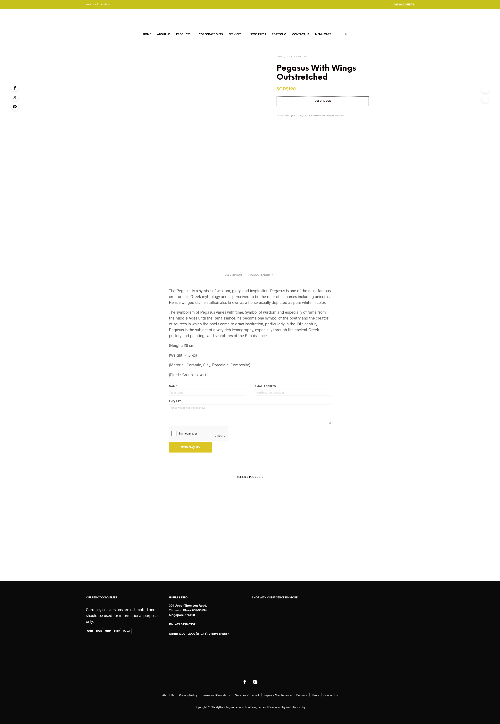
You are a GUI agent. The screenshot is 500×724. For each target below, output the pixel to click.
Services (235, 34)
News (315, 695)
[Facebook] (15, 87)
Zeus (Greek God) (264, 559)
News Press (258, 34)
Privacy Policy (188, 695)
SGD (90, 631)
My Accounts (404, 5)
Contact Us (300, 34)
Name (173, 386)
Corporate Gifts (211, 34)
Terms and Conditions (216, 695)
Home (147, 34)
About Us (163, 34)
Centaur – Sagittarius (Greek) (207, 559)
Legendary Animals (333, 116)
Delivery (301, 695)
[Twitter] (15, 97)
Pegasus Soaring (138, 559)
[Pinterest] (15, 106)
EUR (117, 631)
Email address (265, 386)
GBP (108, 631)
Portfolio (279, 34)
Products (183, 34)
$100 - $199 (301, 57)
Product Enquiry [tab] (260, 275)
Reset (126, 631)
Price (289, 57)
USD (99, 631)
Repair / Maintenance (277, 695)
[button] (343, 34)
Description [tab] (233, 275)
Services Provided (247, 695)
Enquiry (175, 401)
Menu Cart (323, 34)
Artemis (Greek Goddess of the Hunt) (336, 559)
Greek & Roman (312, 116)
